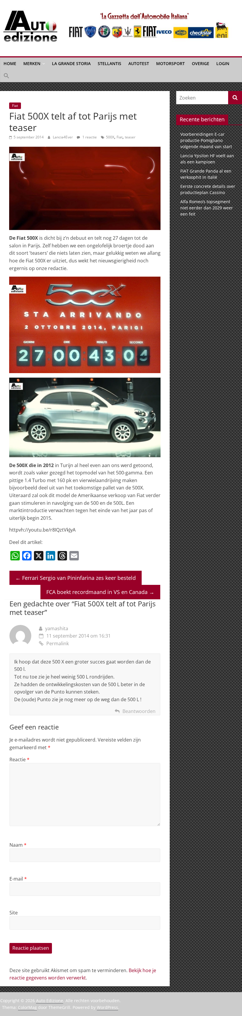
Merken (31, 63)
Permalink (57, 643)
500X (110, 137)
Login (222, 63)
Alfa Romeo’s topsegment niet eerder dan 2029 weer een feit (206, 208)
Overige (200, 63)
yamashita (56, 628)
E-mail (18, 879)
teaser (130, 137)
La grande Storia (71, 63)
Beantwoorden (139, 711)
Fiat (15, 105)
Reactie (19, 759)
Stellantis (109, 63)
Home (10, 63)
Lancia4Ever (63, 137)
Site (13, 912)
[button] (6, 76)
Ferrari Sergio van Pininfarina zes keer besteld (75, 577)
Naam (18, 845)
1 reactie (89, 137)
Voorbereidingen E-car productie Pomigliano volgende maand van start (206, 140)
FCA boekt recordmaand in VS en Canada (100, 591)
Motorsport (170, 63)
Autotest (138, 63)
